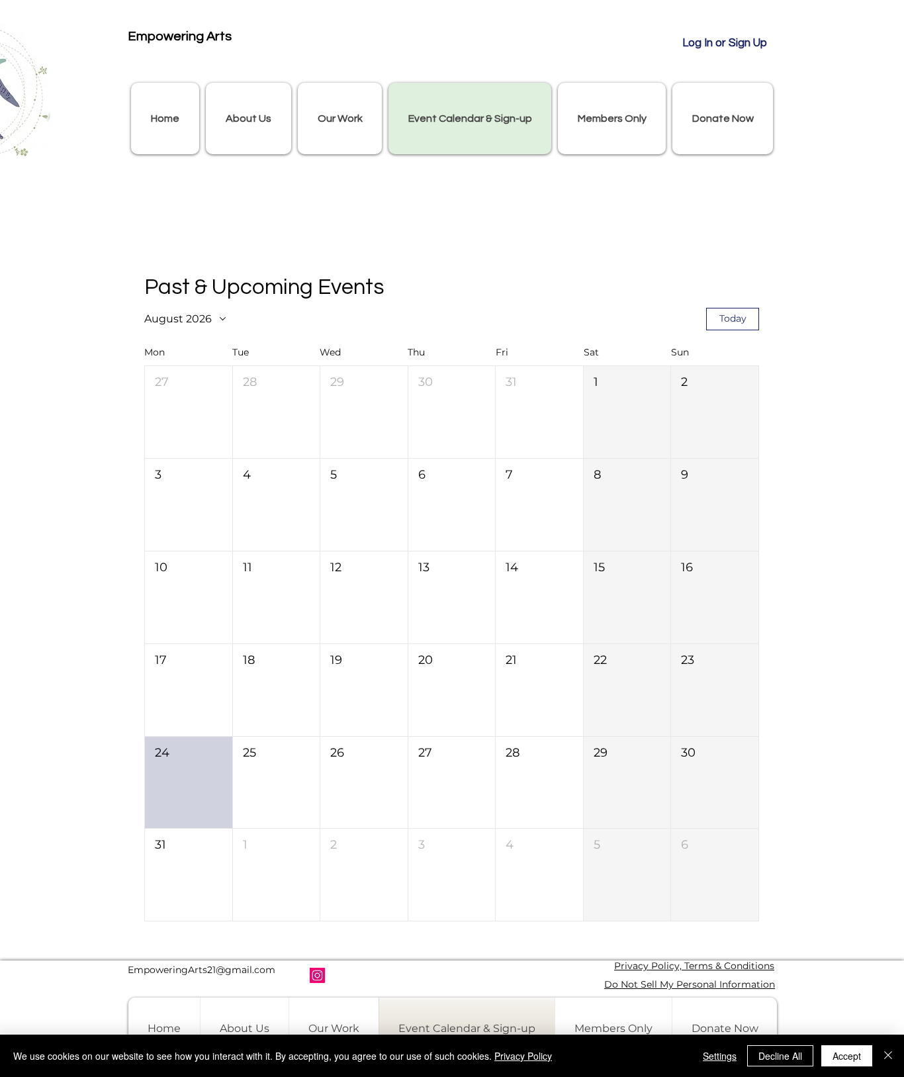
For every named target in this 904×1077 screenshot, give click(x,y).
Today (732, 318)
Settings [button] (720, 1055)
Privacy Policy (523, 1055)
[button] (248, 118)
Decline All (780, 1055)
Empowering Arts (180, 36)
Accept (847, 1055)
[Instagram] (317, 975)
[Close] (888, 1055)
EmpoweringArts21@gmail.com (201, 970)
